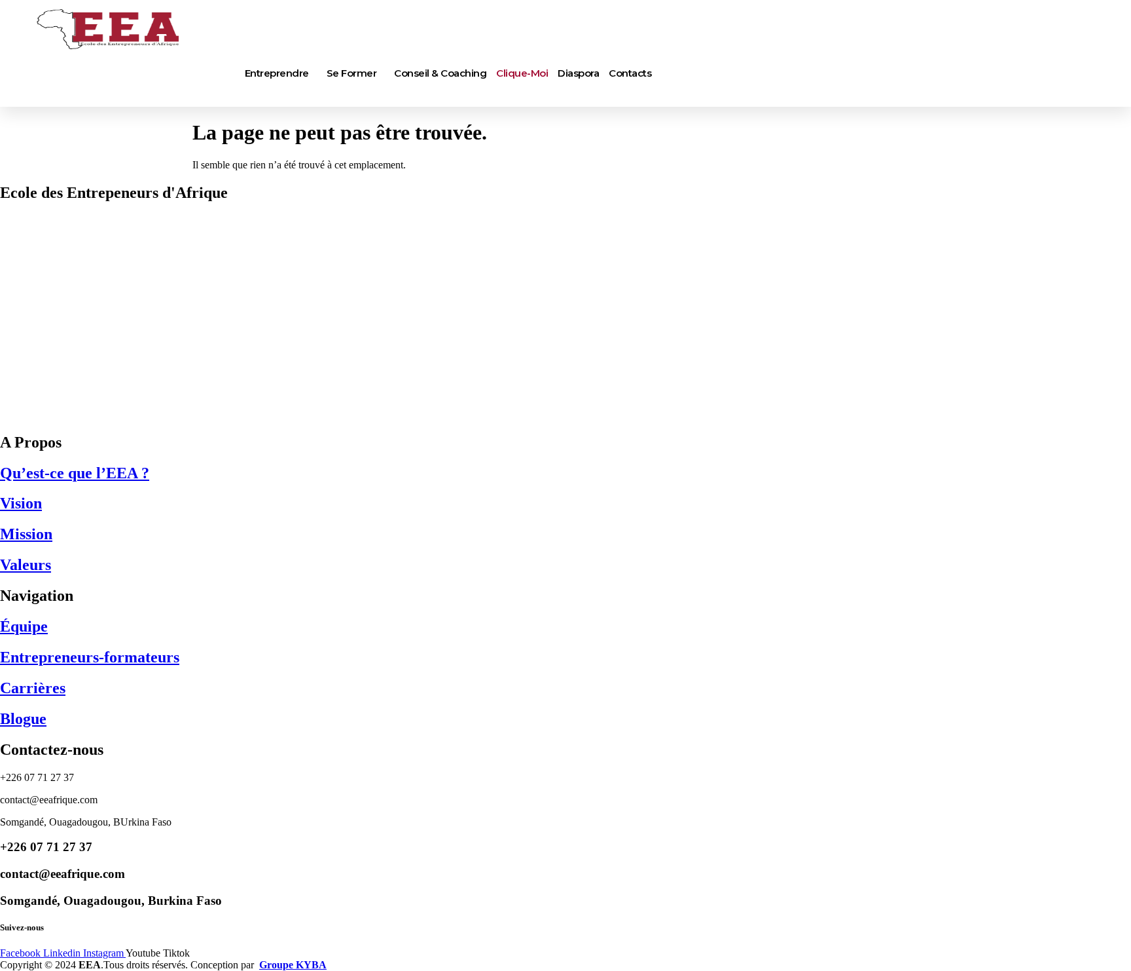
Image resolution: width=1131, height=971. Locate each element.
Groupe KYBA (293, 964)
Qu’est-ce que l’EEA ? (74, 473)
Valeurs (25, 564)
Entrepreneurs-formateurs (89, 657)
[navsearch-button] (29, 94)
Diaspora (578, 73)
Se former (352, 73)
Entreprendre (277, 73)
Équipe (24, 626)
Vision (21, 503)
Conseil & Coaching (440, 73)
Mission (26, 534)
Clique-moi (522, 73)
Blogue (23, 718)
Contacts (630, 73)
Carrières (32, 687)
